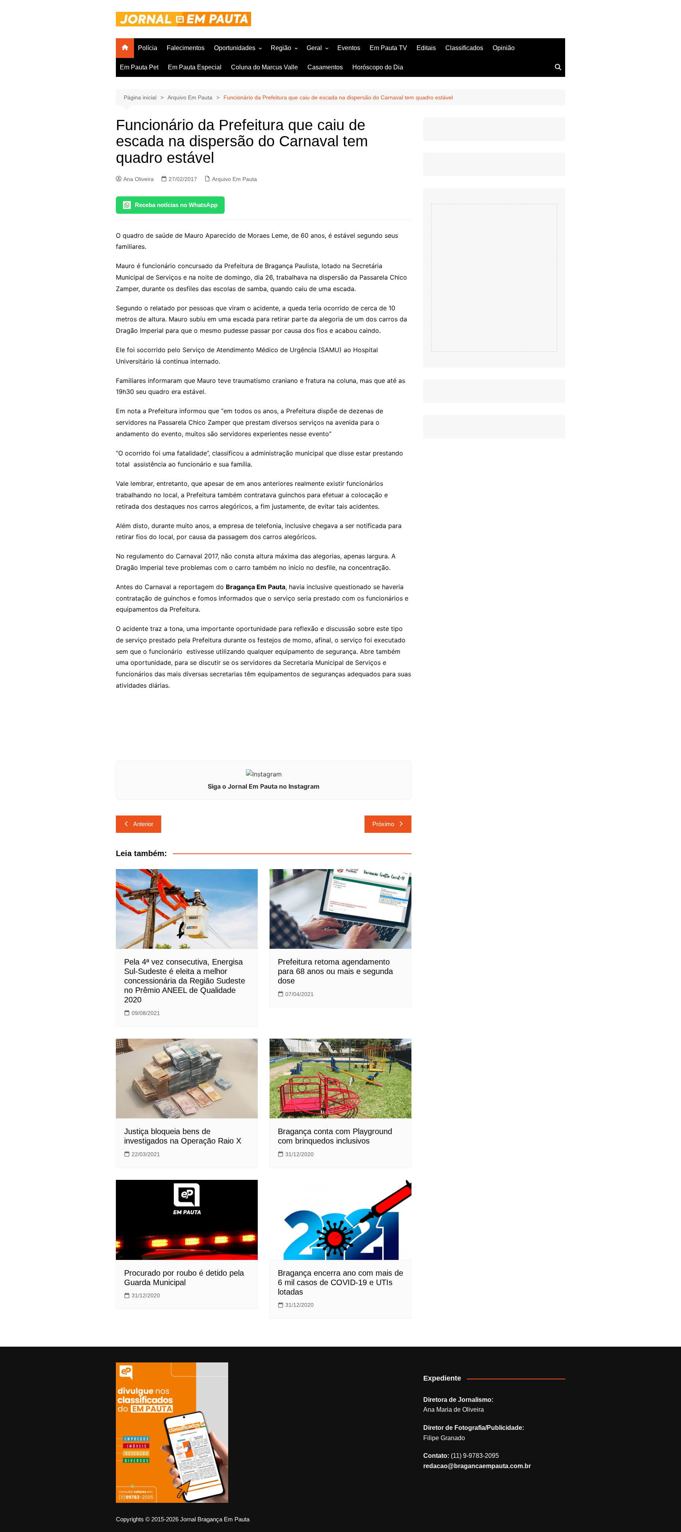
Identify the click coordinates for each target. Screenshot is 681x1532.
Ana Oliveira (138, 179)
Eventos (348, 48)
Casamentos (325, 67)
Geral (314, 48)
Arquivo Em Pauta (234, 179)
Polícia (147, 48)
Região (281, 48)
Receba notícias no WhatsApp (176, 205)
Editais (426, 48)
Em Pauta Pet (139, 67)
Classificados (464, 48)
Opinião (504, 48)
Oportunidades (234, 48)
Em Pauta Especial (194, 67)
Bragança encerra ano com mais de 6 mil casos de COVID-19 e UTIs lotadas (340, 1282)
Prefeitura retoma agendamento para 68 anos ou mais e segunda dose (335, 971)
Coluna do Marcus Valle (264, 67)
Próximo (383, 824)
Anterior (143, 824)
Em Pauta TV (388, 48)
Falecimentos (186, 48)
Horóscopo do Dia (377, 67)
